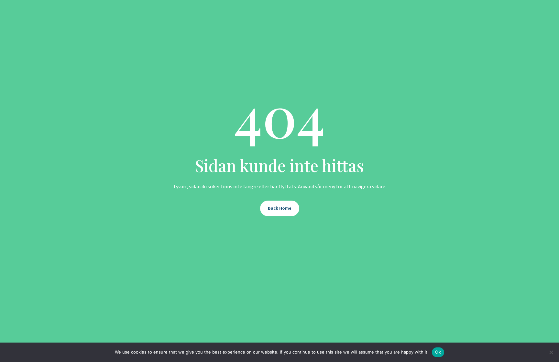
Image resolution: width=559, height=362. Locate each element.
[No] (551, 352)
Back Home (279, 208)
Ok (438, 352)
